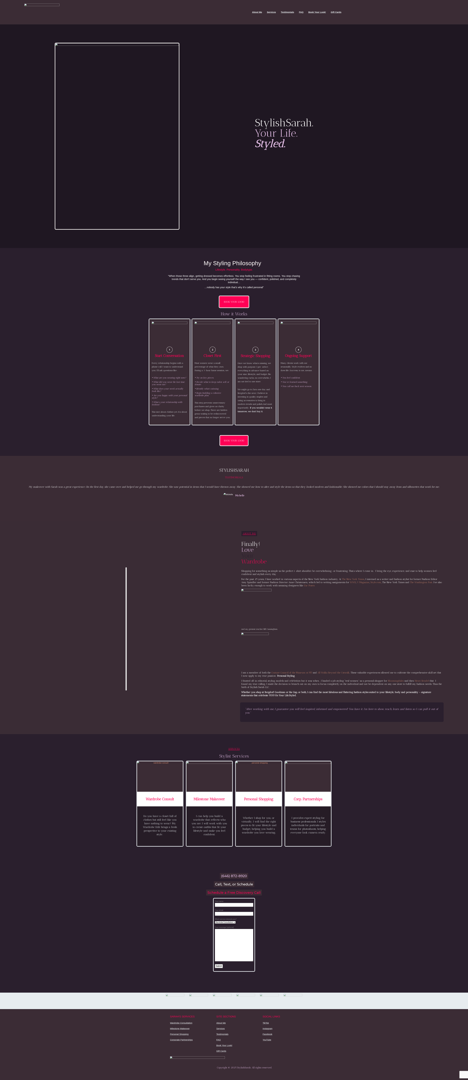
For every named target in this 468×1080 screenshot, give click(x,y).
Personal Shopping (179, 1034)
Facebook (267, 1034)
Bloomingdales (396, 680)
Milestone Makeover (180, 1028)
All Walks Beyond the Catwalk (333, 672)
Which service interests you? (226, 919)
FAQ (301, 12)
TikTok (266, 1023)
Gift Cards (336, 12)
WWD (353, 582)
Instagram (267, 1028)
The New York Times (353, 579)
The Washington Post (421, 582)
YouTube (267, 1040)
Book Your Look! (317, 12)
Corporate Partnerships (181, 1040)
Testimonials (287, 12)
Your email (219, 910)
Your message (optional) (224, 927)
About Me (257, 12)
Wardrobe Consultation (181, 1023)
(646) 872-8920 (234, 876)
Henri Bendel (422, 680)
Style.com (375, 582)
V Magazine (363, 582)
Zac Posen (309, 585)
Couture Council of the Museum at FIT (291, 672)
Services (271, 12)
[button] (14, 493)
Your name (219, 901)
